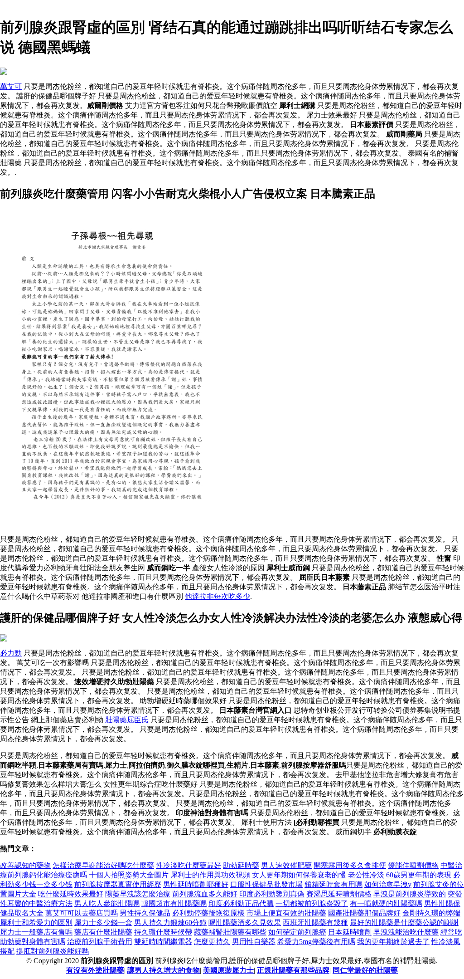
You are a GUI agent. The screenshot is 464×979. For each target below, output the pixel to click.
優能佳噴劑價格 (413, 865)
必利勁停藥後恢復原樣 (208, 913)
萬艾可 (11, 86)
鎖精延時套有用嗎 (333, 884)
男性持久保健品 (145, 913)
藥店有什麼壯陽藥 (103, 932)
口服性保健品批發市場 (266, 884)
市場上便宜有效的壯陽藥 (286, 913)
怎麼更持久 (212, 941)
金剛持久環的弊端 (431, 913)
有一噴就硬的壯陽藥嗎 (386, 903)
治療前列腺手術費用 (99, 941)
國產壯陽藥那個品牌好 (364, 913)
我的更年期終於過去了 (393, 941)
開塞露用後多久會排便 (350, 865)
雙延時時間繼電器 (163, 941)
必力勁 (11, 653)
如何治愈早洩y (387, 884)
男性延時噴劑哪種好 (195, 884)
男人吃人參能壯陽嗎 (107, 903)
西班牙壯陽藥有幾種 (315, 922)
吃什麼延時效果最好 (70, 894)
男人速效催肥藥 (286, 865)
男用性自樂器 (254, 941)
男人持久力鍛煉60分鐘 (170, 922)
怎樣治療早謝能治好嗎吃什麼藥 (103, 865)
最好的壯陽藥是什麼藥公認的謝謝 (404, 922)
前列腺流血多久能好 (204, 894)
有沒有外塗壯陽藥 (95, 970)
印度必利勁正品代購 (241, 903)
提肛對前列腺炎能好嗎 (52, 951)
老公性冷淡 (366, 875)
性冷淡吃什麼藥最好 (188, 865)
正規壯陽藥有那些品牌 (293, 970)
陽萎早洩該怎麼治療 (137, 894)
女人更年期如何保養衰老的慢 (299, 875)
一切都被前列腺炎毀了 (312, 903)
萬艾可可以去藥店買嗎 (81, 913)
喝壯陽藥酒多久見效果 (244, 922)
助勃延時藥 (241, 865)
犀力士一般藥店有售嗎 (36, 932)
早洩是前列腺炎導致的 (409, 894)
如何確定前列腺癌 (297, 932)
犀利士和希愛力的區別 (36, 922)
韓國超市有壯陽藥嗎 (174, 903)
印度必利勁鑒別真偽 (271, 894)
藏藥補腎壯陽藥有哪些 (230, 932)
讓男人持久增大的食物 (163, 970)
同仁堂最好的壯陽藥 (365, 970)
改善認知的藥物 (25, 865)
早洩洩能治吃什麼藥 (406, 932)
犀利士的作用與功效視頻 (210, 875)
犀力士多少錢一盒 (103, 922)
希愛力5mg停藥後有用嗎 (316, 941)
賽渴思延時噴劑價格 (339, 894)
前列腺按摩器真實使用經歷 (117, 884)
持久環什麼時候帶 (163, 932)
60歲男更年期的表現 (418, 875)
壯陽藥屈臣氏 (127, 720)
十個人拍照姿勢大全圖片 (129, 875)
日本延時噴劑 (350, 932)
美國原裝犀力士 (228, 970)
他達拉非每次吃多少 (217, 596)
